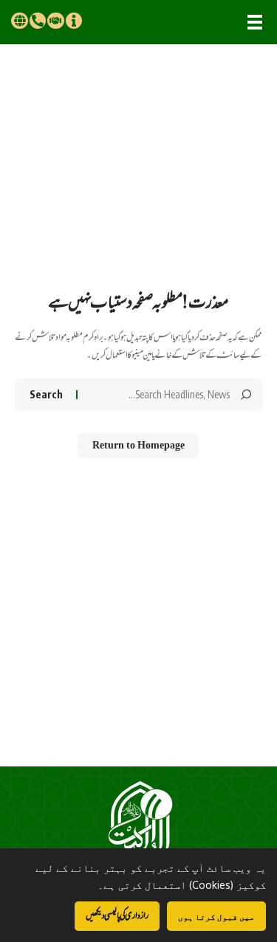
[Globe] (19, 21)
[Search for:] (159, 394)
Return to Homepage (138, 445)
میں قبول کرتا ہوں (216, 916)
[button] (255, 22)
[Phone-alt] (38, 21)
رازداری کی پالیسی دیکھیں (117, 915)
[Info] (74, 21)
